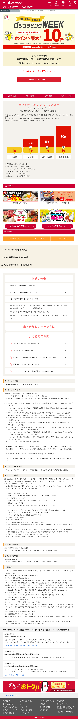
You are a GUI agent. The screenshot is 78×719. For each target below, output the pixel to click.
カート (22, 704)
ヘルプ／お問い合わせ (47, 701)
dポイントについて (63, 571)
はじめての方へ (45, 710)
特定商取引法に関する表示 (65, 712)
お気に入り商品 (8, 704)
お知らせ (42, 704)
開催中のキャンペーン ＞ (39, 79)
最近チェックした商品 (10, 707)
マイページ (23, 707)
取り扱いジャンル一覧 (10, 710)
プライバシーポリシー (64, 704)
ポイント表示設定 (26, 710)
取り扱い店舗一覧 (8, 713)
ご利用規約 (60, 701)
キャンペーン (15, 11)
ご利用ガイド (24, 713)
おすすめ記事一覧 (26, 701)
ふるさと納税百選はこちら (20, 226)
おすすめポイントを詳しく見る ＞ (15, 675)
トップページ (4, 11)
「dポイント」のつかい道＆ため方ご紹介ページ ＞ (20, 645)
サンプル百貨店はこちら (57, 226)
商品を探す (6, 701)
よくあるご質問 (45, 707)
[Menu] (4, 2)
